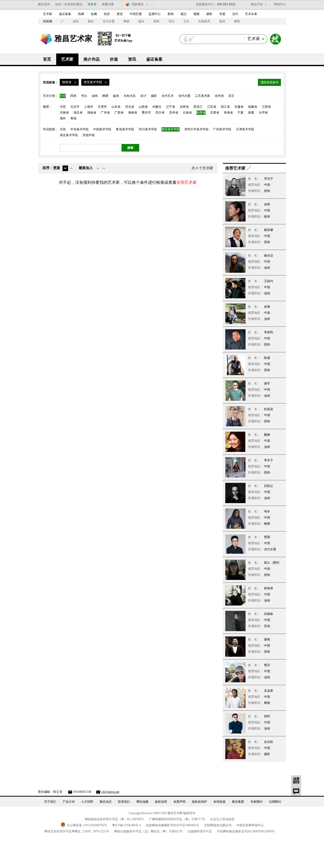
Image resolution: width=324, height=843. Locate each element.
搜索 (275, 39)
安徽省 (239, 106)
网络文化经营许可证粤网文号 (76, 831)
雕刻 (237, 21)
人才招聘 (87, 801)
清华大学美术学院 (196, 129)
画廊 (81, 14)
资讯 (132, 59)
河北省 (129, 106)
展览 (120, 14)
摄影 (209, 14)
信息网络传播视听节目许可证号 (172, 825)
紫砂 (91, 21)
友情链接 (219, 801)
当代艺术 (167, 96)
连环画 (219, 96)
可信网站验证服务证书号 (246, 831)
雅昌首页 (44, 4)
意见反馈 (296, 791)
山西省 (143, 106)
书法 (171, 21)
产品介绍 (69, 801)
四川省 (160, 112)
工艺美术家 (202, 96)
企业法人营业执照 (222, 819)
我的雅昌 (138, 4)
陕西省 (201, 112)
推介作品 (92, 59)
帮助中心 (280, 4)
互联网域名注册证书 (217, 825)
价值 (114, 59)
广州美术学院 (222, 129)
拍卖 (107, 14)
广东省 (105, 112)
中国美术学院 (102, 129)
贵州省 (173, 112)
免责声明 (179, 801)
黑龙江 (197, 106)
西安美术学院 (170, 129)
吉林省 (184, 106)
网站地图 (142, 801)
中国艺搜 (136, 14)
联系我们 (124, 801)
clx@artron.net (110, 792)
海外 (63, 118)
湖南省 (91, 112)
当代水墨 (109, 21)
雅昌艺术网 (46, 39)
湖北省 (78, 112)
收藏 (94, 14)
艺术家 (47, 14)
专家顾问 (256, 801)
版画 (222, 21)
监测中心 (155, 14)
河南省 (64, 112)
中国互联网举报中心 (250, 825)
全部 (63, 96)
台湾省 (263, 112)
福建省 (252, 106)
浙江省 (225, 106)
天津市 (102, 106)
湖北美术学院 (69, 135)
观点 (183, 14)
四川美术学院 (148, 129)
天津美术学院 (245, 129)
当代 (235, 14)
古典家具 (204, 21)
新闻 (171, 14)
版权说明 (161, 801)
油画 (76, 21)
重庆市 (146, 112)
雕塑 (105, 96)
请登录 (92, 4)
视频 (196, 14)
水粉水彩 (130, 96)
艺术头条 (251, 14)
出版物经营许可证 (200, 831)
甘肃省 (214, 112)
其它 (231, 96)
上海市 (88, 106)
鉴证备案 (65, 14)
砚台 (141, 21)
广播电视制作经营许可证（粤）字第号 (177, 819)
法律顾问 (275, 801)
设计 (143, 96)
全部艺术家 (186, 182)
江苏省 (211, 106)
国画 (156, 21)
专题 (222, 14)
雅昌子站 (257, 4)
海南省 (132, 112)
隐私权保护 (199, 801)
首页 (47, 59)
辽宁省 (170, 106)
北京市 (74, 106)
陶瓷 (127, 21)
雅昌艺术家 (73, 38)
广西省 (119, 112)
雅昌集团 (238, 801)
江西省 (266, 106)
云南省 (187, 112)
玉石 (186, 21)
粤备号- (126, 825)
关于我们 (50, 801)
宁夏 (240, 112)
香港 (73, 118)
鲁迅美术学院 (125, 129)
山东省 (115, 106)
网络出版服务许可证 (148, 831)
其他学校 (89, 135)
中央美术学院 (79, 129)
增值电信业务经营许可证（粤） (114, 819)
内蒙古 (156, 106)
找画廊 (47, 21)
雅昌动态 (105, 801)
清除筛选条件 (269, 82)
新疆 (251, 112)
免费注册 (108, 4)
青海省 (228, 112)
